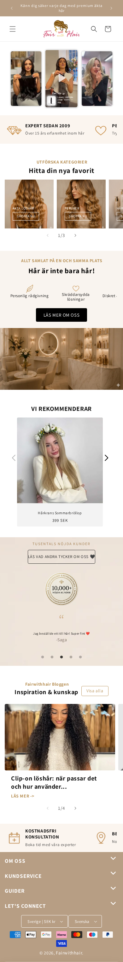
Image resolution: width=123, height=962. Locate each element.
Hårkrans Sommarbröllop (60, 512)
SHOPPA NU (26, 216)
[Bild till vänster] (48, 235)
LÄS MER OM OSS (61, 315)
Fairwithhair (69, 953)
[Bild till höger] (75, 235)
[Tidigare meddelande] (12, 8)
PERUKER (20, 208)
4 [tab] (71, 657)
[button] (13, 29)
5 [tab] (80, 657)
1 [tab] (42, 657)
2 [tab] (52, 657)
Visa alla (94, 691)
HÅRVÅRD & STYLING (81, 208)
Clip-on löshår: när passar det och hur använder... (54, 782)
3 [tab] (61, 657)
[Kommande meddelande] (111, 8)
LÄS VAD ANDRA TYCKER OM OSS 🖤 (61, 556)
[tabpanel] (61, 629)
